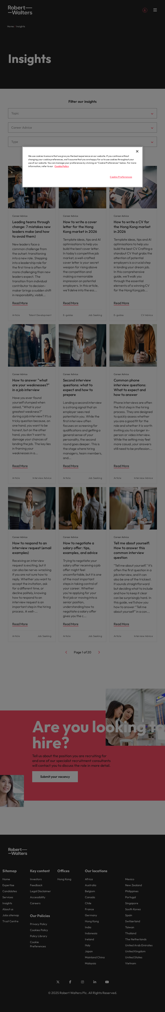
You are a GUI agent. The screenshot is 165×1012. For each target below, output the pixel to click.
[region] (82, 166)
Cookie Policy (62, 166)
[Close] (137, 151)
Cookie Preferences (121, 177)
